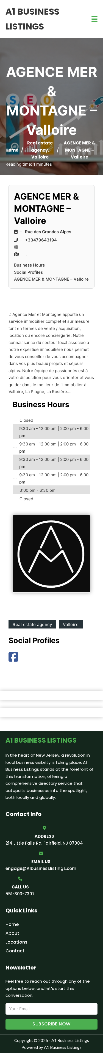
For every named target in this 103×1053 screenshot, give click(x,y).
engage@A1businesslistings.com (40, 868)
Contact (14, 951)
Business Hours (29, 265)
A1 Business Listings (32, 19)
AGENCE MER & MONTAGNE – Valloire (51, 279)
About (12, 933)
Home (11, 150)
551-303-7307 (20, 894)
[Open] (94, 19)
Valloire (40, 157)
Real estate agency (32, 624)
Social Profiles (28, 272)
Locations (16, 942)
